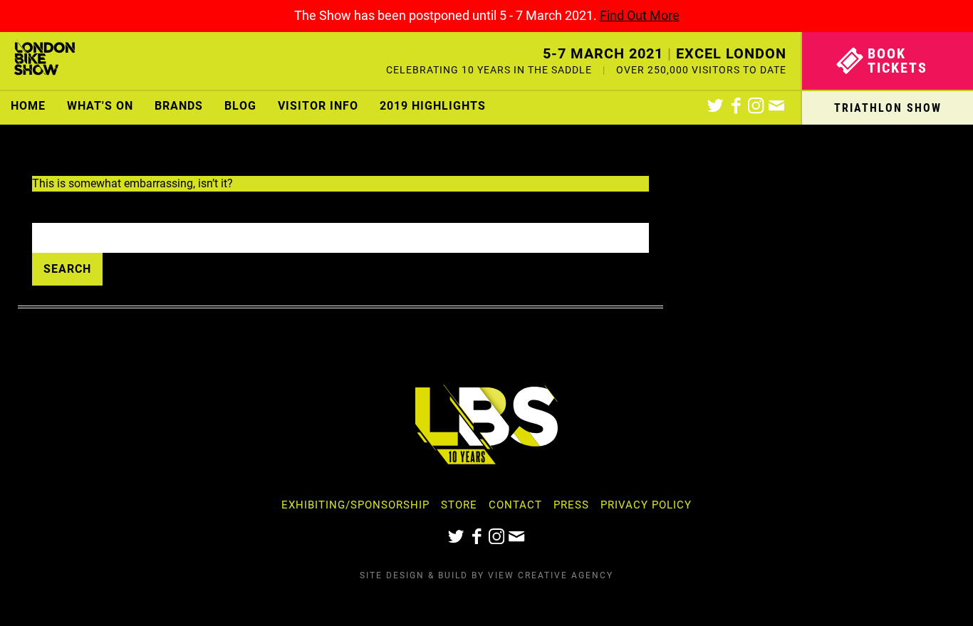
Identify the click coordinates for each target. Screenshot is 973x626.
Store (459, 505)
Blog (240, 106)
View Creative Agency (550, 575)
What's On (100, 106)
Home (28, 106)
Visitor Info (318, 106)
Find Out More (640, 15)
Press (571, 505)
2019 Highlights (433, 106)
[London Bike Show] (44, 61)
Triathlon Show (888, 108)
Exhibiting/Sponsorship (355, 505)
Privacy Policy (646, 505)
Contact (515, 505)
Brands (179, 106)
